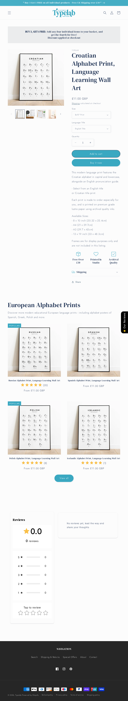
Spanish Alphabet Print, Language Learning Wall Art (94, 380)
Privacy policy (61, 695)
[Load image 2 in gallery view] (30, 114)
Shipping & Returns (50, 657)
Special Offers (70, 657)
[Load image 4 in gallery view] (51, 114)
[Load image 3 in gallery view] (41, 114)
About (83, 657)
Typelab (18, 695)
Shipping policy (93, 695)
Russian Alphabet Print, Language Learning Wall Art (34, 380)
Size (74, 108)
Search (34, 657)
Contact (93, 657)
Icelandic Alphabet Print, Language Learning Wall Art (93, 458)
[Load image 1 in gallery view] (20, 114)
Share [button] (78, 281)
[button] (9, 12)
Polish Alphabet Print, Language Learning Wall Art (34, 458)
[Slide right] (60, 114)
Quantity (75, 136)
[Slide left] (11, 114)
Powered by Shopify (30, 695)
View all (64, 478)
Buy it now (96, 162)
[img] (31, 385)
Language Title (78, 122)
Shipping (76, 103)
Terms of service (77, 695)
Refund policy (47, 695)
